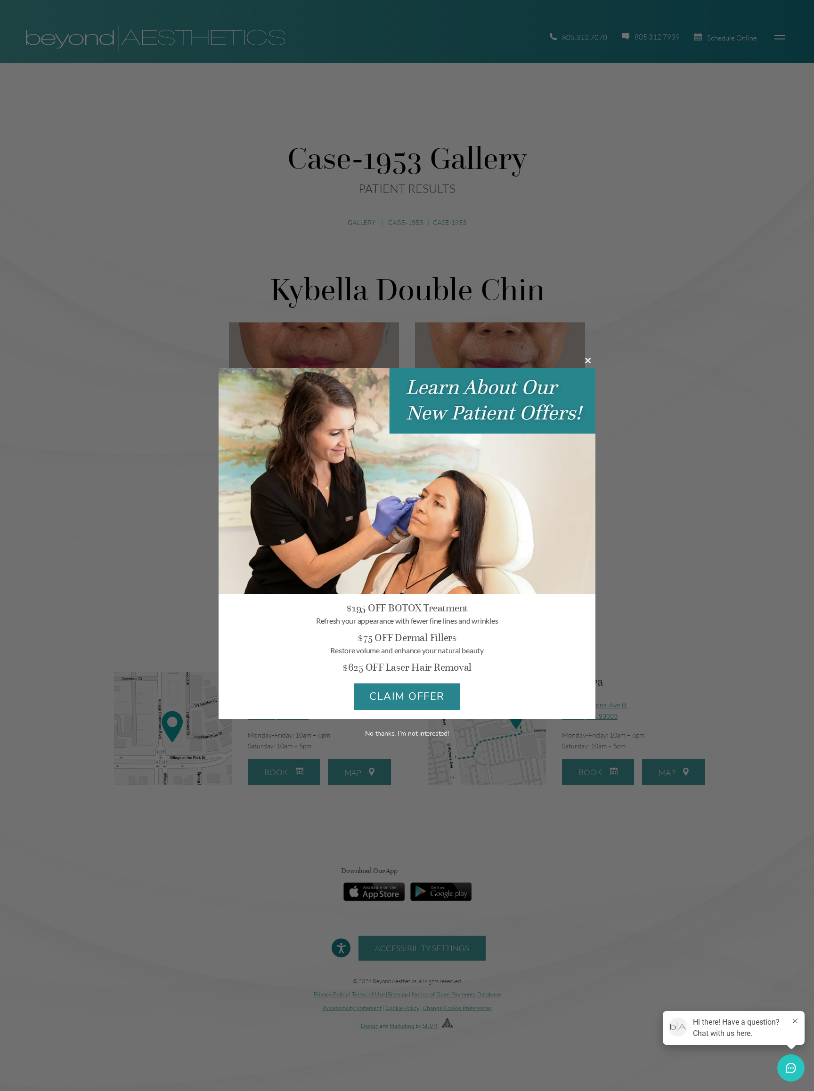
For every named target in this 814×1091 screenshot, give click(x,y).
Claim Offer (407, 697)
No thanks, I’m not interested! (406, 733)
